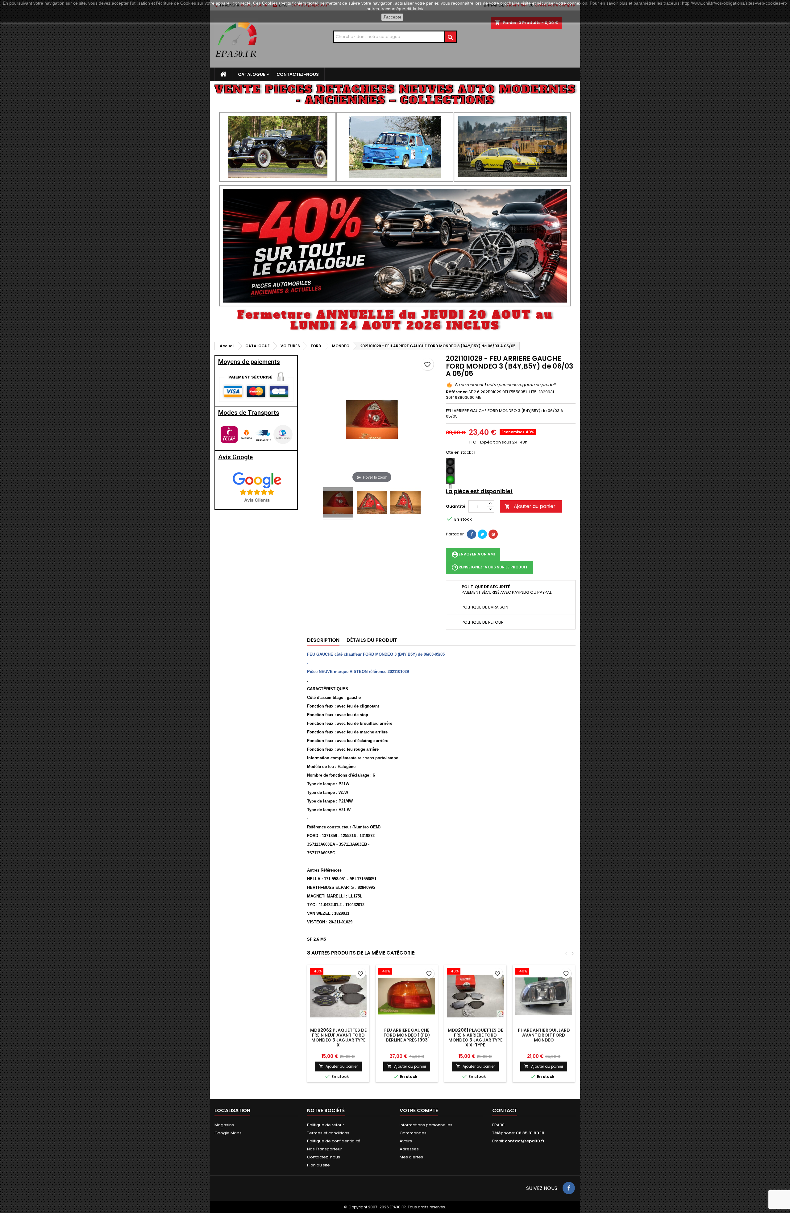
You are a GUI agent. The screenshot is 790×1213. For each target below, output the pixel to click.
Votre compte (419, 1110)
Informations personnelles (426, 1125)
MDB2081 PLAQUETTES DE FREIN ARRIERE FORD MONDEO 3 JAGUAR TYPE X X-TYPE (475, 1037)
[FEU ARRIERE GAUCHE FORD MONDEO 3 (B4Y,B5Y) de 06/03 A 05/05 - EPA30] (338, 503)
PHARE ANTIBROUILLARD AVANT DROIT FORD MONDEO (544, 1035)
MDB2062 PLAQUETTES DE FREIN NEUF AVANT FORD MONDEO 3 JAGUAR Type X (338, 1037)
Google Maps (228, 1133)
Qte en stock (458, 452)
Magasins (224, 1125)
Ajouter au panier (530, 506)
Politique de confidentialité (333, 1141)
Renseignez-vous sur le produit (489, 567)
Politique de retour (325, 1125)
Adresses (409, 1149)
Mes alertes (411, 1157)
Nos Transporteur (324, 1149)
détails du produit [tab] (372, 640)
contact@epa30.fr (525, 1141)
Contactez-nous (297, 74)
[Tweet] (482, 534)
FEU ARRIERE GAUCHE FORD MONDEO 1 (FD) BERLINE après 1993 (407, 1035)
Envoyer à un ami (473, 554)
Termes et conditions (328, 1133)
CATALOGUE (251, 74)
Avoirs (406, 1141)
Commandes (413, 1133)
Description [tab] (323, 640)
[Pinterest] (493, 534)
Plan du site (318, 1165)
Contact (504, 1110)
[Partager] (471, 534)
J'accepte (392, 16)
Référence (457, 392)
